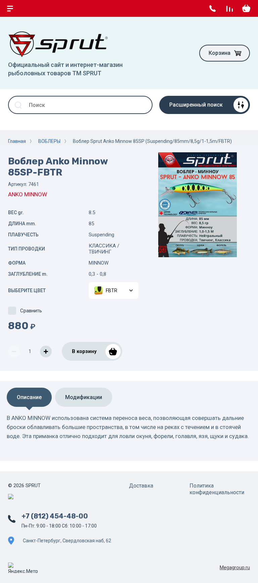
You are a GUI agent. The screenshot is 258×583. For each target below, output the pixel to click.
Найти (143, 105)
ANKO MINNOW (27, 194)
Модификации (83, 397)
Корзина (219, 53)
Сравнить (31, 311)
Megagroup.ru (235, 568)
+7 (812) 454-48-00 (55, 516)
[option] (197, 204)
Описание (29, 397)
